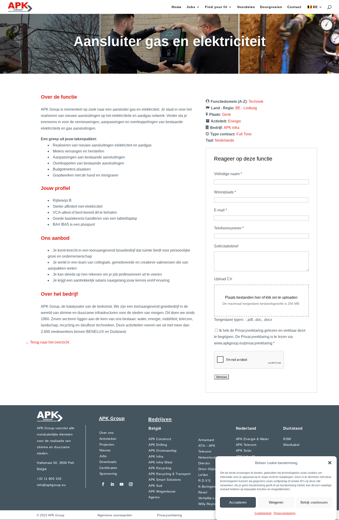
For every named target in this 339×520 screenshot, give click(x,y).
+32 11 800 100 (49, 478)
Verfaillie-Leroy (210, 498)
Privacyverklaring (284, 513)
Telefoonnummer (229, 228)
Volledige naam (228, 174)
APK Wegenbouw (162, 491)
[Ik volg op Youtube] (121, 484)
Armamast (206, 440)
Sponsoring (108, 473)
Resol (202, 492)
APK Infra (231, 128)
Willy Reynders (210, 504)
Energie (234, 121)
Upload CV (223, 279)
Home (176, 7)
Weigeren (276, 502)
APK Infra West (160, 462)
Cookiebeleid (263, 513)
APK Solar (244, 450)
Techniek (256, 101)
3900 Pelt (66, 463)
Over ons (106, 433)
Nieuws (105, 450)
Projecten (106, 444)
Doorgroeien (271, 7)
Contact (294, 7)
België (42, 469)
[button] (329, 462)
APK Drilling (158, 445)
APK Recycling (160, 468)
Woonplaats (225, 192)
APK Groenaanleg (163, 450)
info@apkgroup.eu (51, 485)
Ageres (154, 497)
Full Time (244, 134)
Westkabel (291, 445)
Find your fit (216, 7)
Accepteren (238, 502)
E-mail (220, 210)
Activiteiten (107, 439)
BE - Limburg (246, 108)
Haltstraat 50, (48, 463)
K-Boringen (207, 486)
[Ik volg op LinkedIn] (112, 484)
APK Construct (160, 439)
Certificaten (108, 468)
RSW (287, 439)
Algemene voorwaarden (114, 515)
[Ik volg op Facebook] (103, 484)
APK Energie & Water (252, 439)
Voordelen (246, 7)
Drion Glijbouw (209, 469)
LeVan (203, 475)
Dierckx (204, 463)
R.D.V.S (204, 480)
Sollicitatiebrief (226, 246)
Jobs (191, 7)
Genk (226, 114)
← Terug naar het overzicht (47, 342)
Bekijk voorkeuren (314, 502)
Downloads (108, 462)
